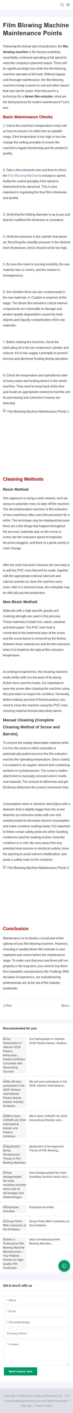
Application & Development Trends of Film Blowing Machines (46, 1148)
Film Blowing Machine (23, 175)
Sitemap (25, 1405)
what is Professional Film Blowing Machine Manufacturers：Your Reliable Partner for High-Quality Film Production (48, 1241)
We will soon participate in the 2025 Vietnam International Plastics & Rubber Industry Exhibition (48, 1084)
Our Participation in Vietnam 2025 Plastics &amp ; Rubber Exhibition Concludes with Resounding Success (47, 1041)
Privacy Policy (43, 1405)
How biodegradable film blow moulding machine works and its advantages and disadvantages (49, 1175)
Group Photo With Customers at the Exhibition (49, 1223)
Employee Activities (41, 1207)
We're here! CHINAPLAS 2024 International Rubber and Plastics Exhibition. (48, 1118)
